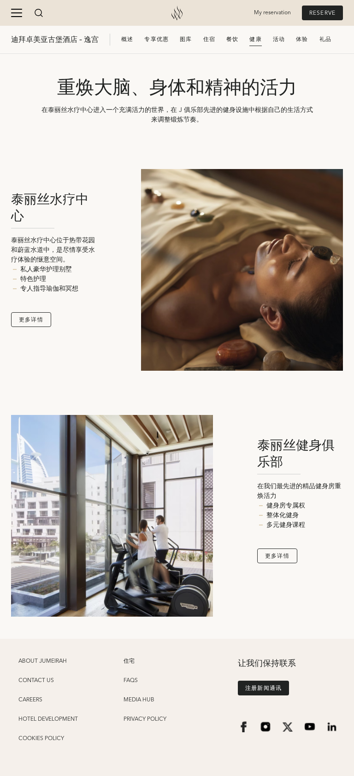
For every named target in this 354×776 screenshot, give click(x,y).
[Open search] (38, 12)
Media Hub (139, 700)
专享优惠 (156, 39)
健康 (255, 39)
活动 (279, 39)
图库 (186, 39)
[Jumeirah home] (177, 13)
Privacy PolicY (145, 719)
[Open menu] (16, 12)
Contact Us (36, 681)
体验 (302, 39)
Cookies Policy (41, 739)
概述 (127, 39)
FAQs (131, 681)
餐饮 (232, 39)
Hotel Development (48, 719)
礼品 (325, 39)
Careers (30, 700)
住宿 (209, 39)
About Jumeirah (42, 661)
